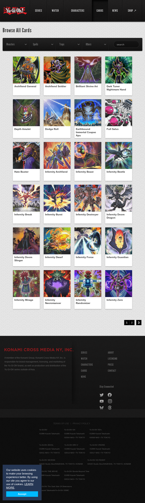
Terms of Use (61, 423)
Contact (112, 370)
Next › (138, 322)
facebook (110, 395)
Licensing (112, 358)
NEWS (83, 376)
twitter (102, 395)
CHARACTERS (87, 364)
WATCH (84, 358)
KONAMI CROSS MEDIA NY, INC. (38, 350)
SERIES (84, 352)
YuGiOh (15, 11)
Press (111, 364)
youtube (102, 401)
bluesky (102, 408)
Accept (22, 494)
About (111, 352)
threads (110, 408)
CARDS (84, 370)
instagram (110, 401)
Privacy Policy (81, 423)
